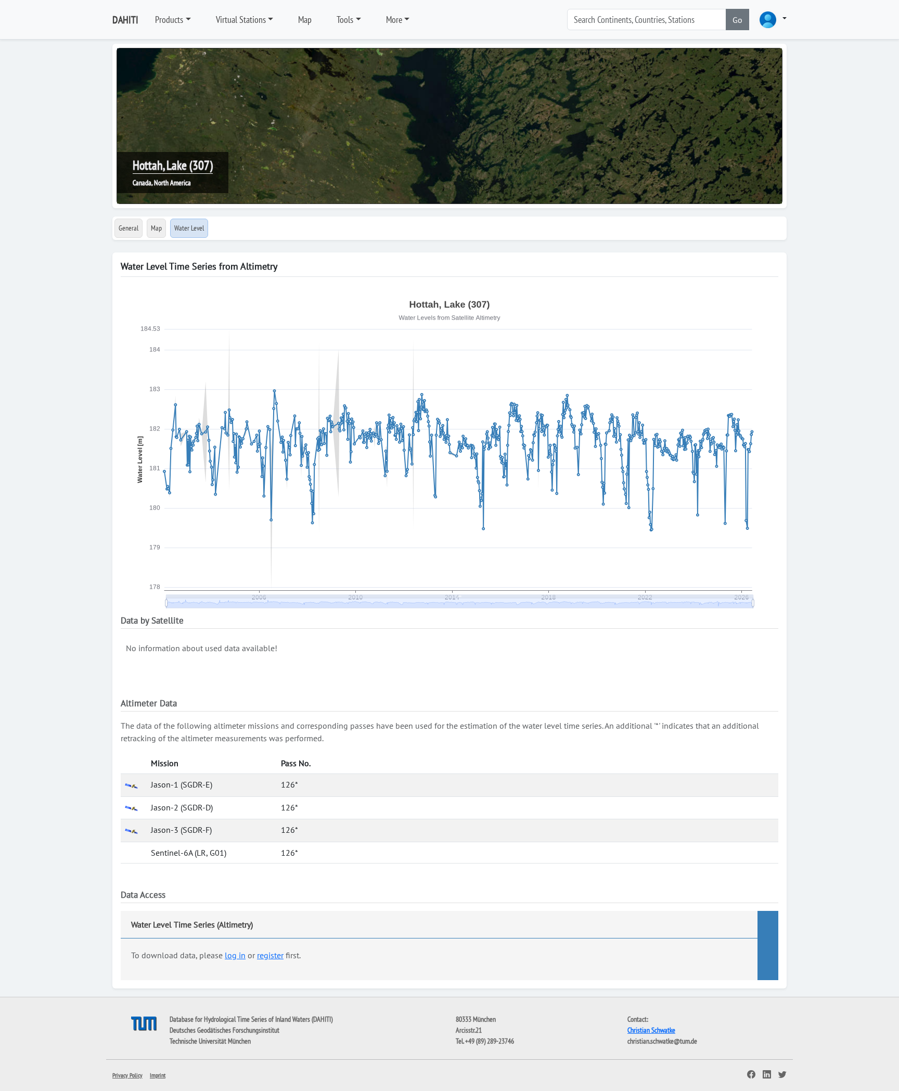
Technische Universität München (210, 1041)
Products (169, 20)
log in (235, 955)
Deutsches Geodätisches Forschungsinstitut (224, 1030)
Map (305, 20)
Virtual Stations (241, 20)
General (128, 228)
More (394, 20)
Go (737, 20)
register (270, 955)
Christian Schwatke (651, 1030)
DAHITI (125, 20)
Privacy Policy (127, 1075)
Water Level (189, 228)
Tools (345, 20)
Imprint (157, 1075)
